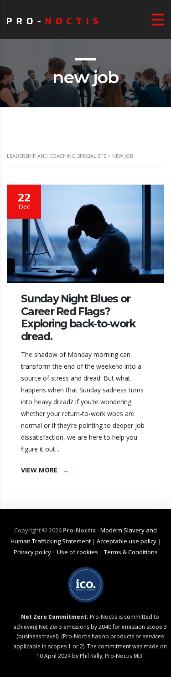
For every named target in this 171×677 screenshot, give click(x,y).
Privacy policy (32, 552)
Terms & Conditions (131, 552)
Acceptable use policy (126, 541)
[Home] (52, 20)
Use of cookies (77, 552)
